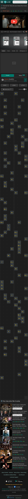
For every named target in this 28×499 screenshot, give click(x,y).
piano (8, 50)
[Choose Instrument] (17, 51)
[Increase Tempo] (8, 32)
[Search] (25, 2)
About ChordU (5, 472)
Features (11, 472)
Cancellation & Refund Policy (10, 474)
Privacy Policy (23, 472)
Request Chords (17, 408)
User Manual (21, 474)
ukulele (13, 50)
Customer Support (14, 477)
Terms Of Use (17, 472)
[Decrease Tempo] (2, 32)
